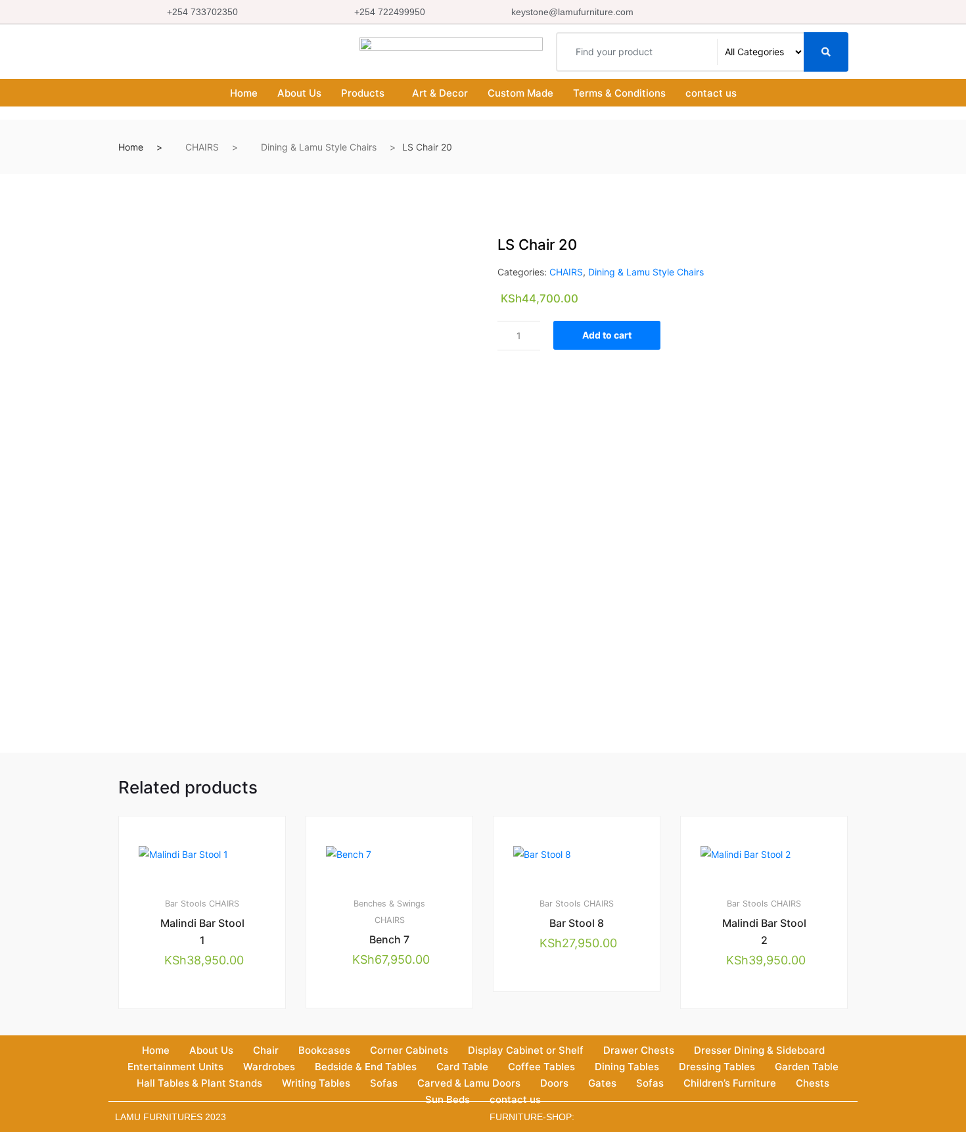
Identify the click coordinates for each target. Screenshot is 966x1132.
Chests (812, 1083)
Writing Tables (316, 1083)
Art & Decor (440, 93)
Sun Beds (447, 1099)
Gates (602, 1083)
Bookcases (324, 1050)
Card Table (462, 1066)
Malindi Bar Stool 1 (202, 931)
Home (244, 93)
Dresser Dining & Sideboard (759, 1050)
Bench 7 (389, 939)
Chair (266, 1050)
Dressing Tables (717, 1066)
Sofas (384, 1083)
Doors (554, 1083)
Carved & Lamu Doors (468, 1083)
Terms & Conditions (619, 93)
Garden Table (807, 1066)
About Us (299, 93)
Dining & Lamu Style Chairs (319, 147)
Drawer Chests (638, 1050)
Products (362, 93)
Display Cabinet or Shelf (526, 1050)
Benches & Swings (389, 903)
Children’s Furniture (729, 1083)
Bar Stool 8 (576, 923)
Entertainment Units (175, 1066)
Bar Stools (185, 903)
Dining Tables (627, 1066)
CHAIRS (202, 147)
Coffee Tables (541, 1066)
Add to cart (607, 335)
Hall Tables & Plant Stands (199, 1083)
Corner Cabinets (409, 1050)
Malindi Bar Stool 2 (764, 931)
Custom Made (520, 93)
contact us (711, 93)
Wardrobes (269, 1066)
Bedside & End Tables (366, 1066)
